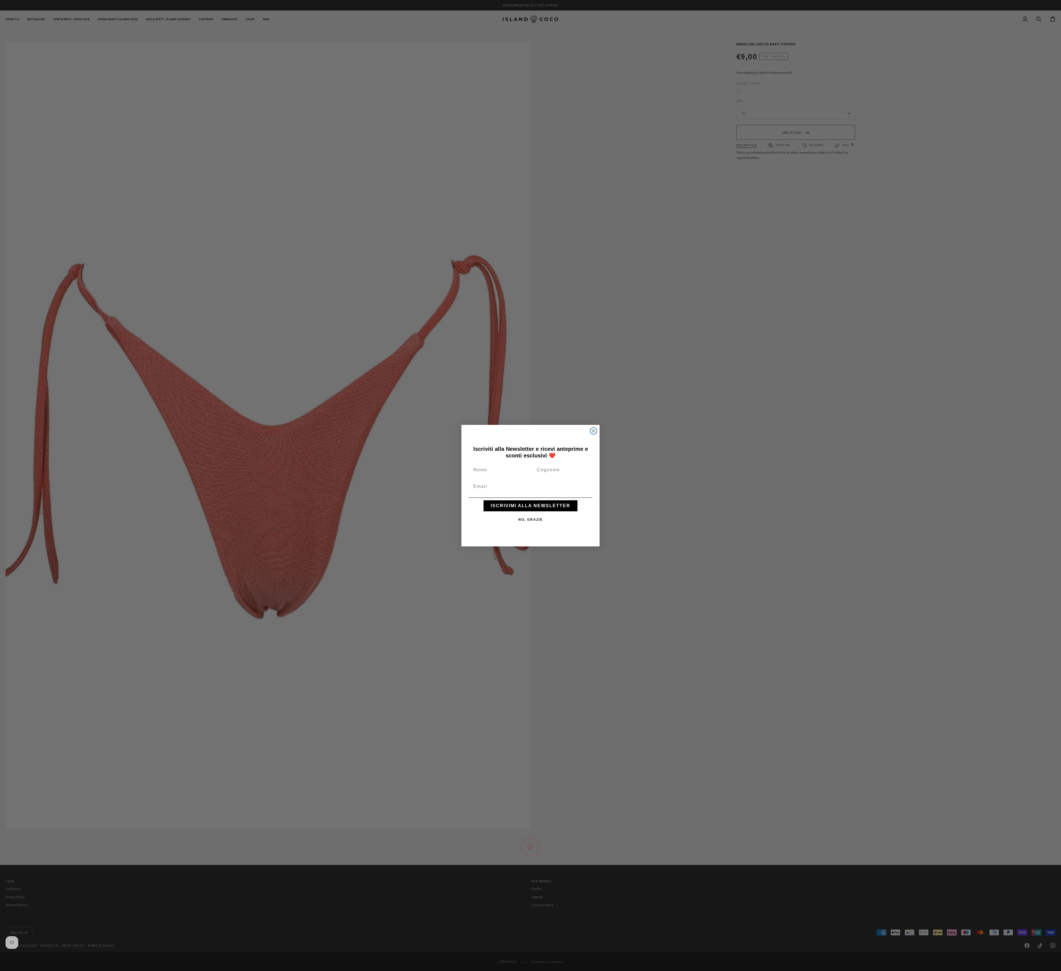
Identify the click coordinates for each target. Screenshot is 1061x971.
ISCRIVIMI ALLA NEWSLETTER (530, 505)
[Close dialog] (593, 431)
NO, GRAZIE (530, 520)
